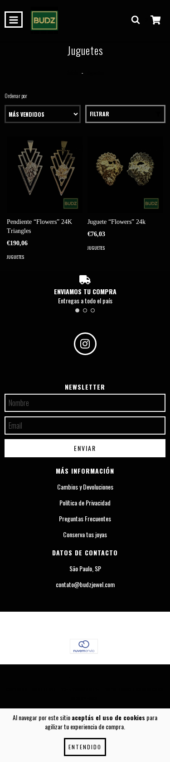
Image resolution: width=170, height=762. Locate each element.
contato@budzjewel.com (85, 584)
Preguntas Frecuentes (85, 518)
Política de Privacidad (85, 502)
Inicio (72, 72)
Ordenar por (16, 95)
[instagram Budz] (85, 343)
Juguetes (15, 256)
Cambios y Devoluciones (85, 486)
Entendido (85, 747)
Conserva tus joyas (85, 534)
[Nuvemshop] (85, 680)
